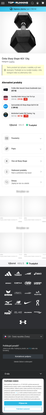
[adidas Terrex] (18, 273)
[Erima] (8, 293)
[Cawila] (18, 283)
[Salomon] (28, 312)
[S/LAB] (18, 312)
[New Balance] (18, 303)
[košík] (43, 3)
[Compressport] (38, 283)
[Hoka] (18, 293)
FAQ (30, 349)
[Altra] (28, 273)
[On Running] (38, 303)
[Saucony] (38, 312)
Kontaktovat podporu (23, 356)
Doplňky (12, 62)
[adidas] (8, 273)
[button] (23, 138)
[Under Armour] (23, 322)
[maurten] (38, 293)
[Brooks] (8, 283)
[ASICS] (38, 273)
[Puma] (8, 312)
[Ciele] (28, 283)
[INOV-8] (28, 293)
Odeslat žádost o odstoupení (23, 362)
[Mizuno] (8, 303)
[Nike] (28, 303)
